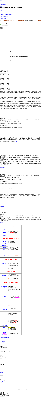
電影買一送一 (11, 41)
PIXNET (16, 389)
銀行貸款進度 (1, 372)
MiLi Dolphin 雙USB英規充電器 (4, 16)
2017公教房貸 (2, 206)
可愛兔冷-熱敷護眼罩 (3, 18)
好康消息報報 (3, 4)
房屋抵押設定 (1, 222)
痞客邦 (5, 351)
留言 (7, 351)
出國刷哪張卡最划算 (2, 167)
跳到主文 (1, 6)
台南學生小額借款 (15, 141)
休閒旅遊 (2, 381)
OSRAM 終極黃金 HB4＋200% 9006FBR (5, 337)
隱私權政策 (24, 389)
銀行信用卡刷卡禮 (3, 341)
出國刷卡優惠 (2, 342)
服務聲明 (26, 389)
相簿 (1, 10)
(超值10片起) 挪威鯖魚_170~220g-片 (7, 14)
